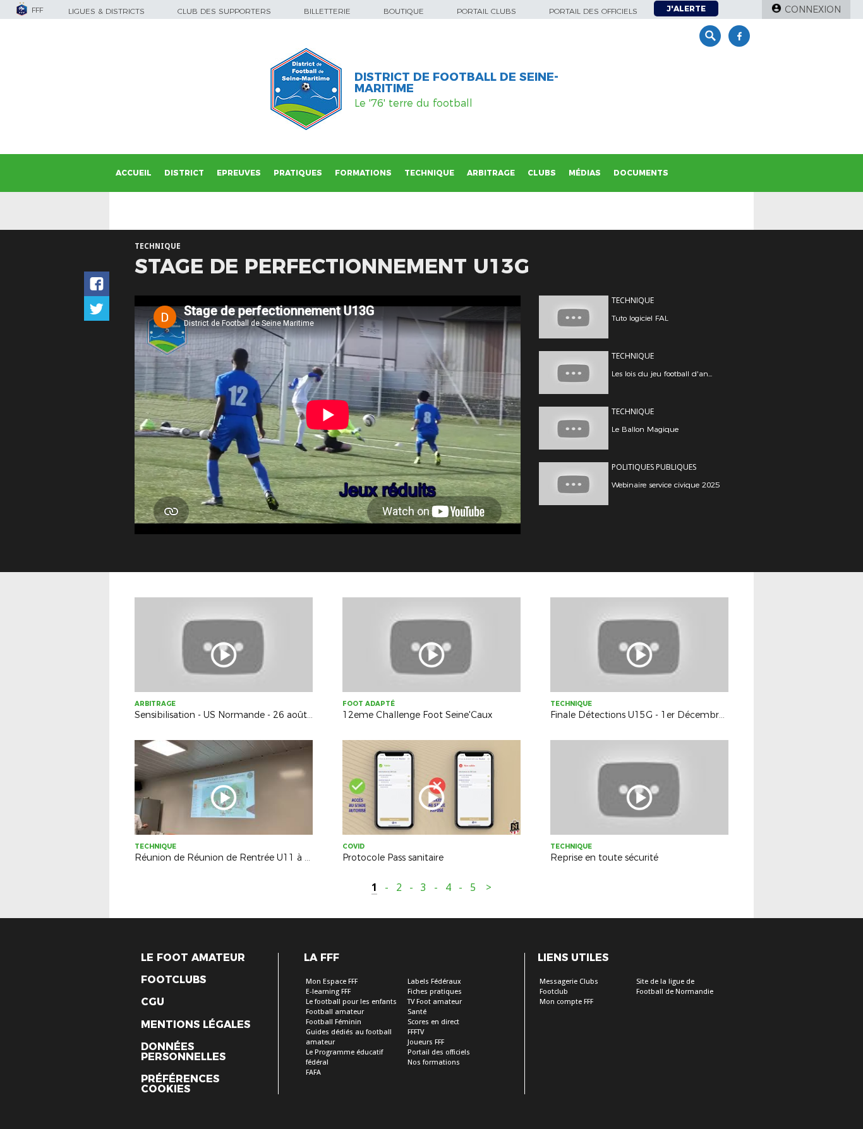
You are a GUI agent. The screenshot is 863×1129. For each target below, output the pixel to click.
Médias (585, 172)
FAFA (313, 1072)
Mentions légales (195, 1025)
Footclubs (173, 980)
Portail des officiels (593, 11)
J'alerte (686, 8)
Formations (363, 172)
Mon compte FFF (566, 1002)
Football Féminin (333, 1022)
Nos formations (433, 1062)
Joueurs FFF (425, 1042)
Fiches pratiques (434, 992)
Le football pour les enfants (351, 1002)
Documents (640, 172)
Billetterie (327, 11)
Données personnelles (183, 1052)
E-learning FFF (328, 992)
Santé (416, 1012)
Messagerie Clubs (569, 981)
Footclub (554, 992)
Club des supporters (224, 11)
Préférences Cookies (180, 1084)
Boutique (403, 11)
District (184, 172)
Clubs (542, 172)
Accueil (134, 172)
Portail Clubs (486, 11)
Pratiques (298, 172)
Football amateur (335, 1012)
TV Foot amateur (434, 1002)
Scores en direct (433, 1022)
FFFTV (415, 1032)
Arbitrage (491, 172)
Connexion (813, 9)
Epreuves (239, 172)
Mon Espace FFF (332, 981)
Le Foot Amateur (193, 958)
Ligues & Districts (106, 11)
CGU (152, 1002)
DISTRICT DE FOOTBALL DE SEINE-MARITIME (456, 82)
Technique (429, 172)
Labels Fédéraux (434, 981)
